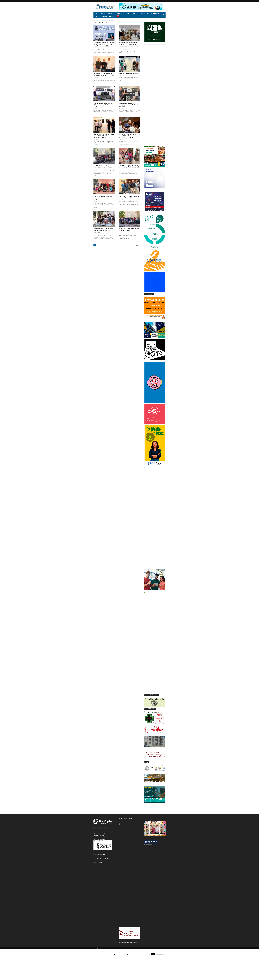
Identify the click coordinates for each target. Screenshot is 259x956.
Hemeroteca (112, 16)
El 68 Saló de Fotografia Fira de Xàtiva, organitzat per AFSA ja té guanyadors (129, 104)
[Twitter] (162, 1)
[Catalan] (119, 16)
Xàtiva (120, 163)
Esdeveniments (96, 131)
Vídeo (148, 13)
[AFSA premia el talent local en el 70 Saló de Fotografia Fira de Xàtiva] (104, 93)
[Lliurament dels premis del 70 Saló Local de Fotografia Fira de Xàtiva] (104, 64)
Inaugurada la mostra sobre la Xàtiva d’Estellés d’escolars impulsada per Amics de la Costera (129, 44)
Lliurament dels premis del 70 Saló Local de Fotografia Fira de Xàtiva (104, 74)
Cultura (127, 13)
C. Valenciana (155, 13)
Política (134, 13)
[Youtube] (164, 1)
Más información (159, 954)
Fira (94, 71)
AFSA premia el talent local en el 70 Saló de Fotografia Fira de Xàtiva (103, 104)
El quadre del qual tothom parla (128, 74)
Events (120, 131)
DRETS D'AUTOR (97, 862)
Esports (119, 13)
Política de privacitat (133, 942)
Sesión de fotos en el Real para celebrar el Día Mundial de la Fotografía (103, 230)
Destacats (120, 71)
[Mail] (160, 1)
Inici (97, 13)
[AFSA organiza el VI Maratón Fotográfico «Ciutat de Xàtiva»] (104, 156)
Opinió (97, 16)
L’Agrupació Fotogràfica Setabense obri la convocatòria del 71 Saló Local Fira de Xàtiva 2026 (104, 44)
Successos (103, 13)
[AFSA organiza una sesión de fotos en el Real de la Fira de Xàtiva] (104, 186)
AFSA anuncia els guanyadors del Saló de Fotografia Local (129, 197)
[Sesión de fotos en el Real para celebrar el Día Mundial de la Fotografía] (104, 219)
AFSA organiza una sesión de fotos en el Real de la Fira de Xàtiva (102, 197)
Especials (103, 16)
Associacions (96, 40)
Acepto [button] (153, 954)
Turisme (141, 13)
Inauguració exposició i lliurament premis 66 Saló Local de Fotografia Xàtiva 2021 (104, 135)
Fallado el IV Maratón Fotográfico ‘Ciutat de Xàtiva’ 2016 (129, 229)
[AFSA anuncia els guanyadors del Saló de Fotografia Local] (129, 186)
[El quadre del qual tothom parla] (129, 64)
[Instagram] (158, 1)
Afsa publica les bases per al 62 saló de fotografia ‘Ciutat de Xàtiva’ (129, 166)
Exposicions (121, 40)
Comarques (111, 13)
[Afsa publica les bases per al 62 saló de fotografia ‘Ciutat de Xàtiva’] (129, 156)
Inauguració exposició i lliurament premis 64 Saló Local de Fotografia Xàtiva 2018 (129, 135)
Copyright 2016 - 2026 (100, 854)
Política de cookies (123, 942)
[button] (163, 15)
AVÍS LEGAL (96, 866)
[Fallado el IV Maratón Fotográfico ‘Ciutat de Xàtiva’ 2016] (129, 219)
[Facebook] (156, 1)
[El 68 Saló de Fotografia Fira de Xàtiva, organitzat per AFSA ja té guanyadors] (129, 93)
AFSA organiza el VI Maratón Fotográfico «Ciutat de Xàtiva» (102, 166)
